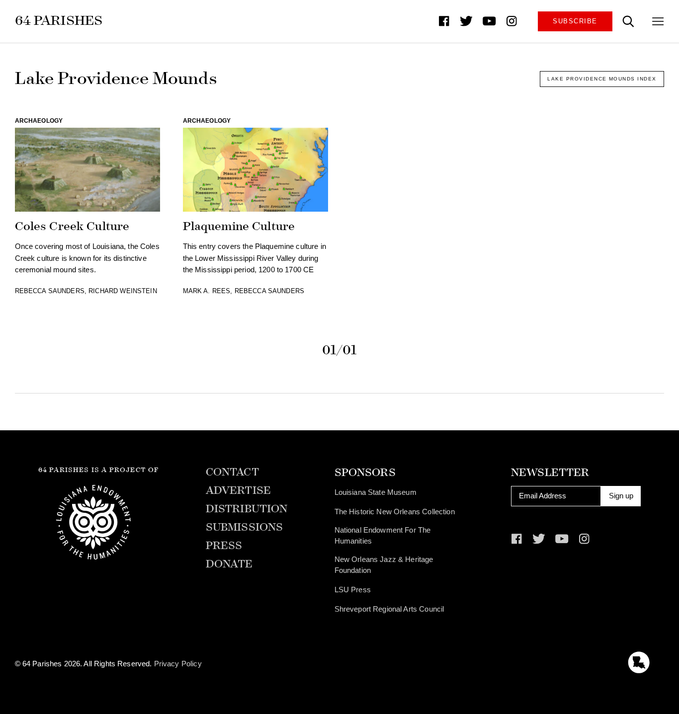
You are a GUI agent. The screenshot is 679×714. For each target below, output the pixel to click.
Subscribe (575, 21)
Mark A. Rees (207, 291)
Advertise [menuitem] (238, 490)
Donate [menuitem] (229, 564)
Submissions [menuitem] (244, 527)
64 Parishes (59, 20)
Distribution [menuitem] (247, 509)
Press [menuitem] (224, 546)
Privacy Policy (178, 664)
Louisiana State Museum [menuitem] (376, 492)
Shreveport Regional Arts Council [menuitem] (389, 609)
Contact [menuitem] (232, 472)
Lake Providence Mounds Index (601, 78)
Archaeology (39, 120)
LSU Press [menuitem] (353, 590)
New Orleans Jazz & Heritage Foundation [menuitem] (384, 564)
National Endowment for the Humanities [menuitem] (383, 535)
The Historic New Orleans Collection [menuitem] (395, 512)
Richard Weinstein (122, 291)
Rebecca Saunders (50, 291)
